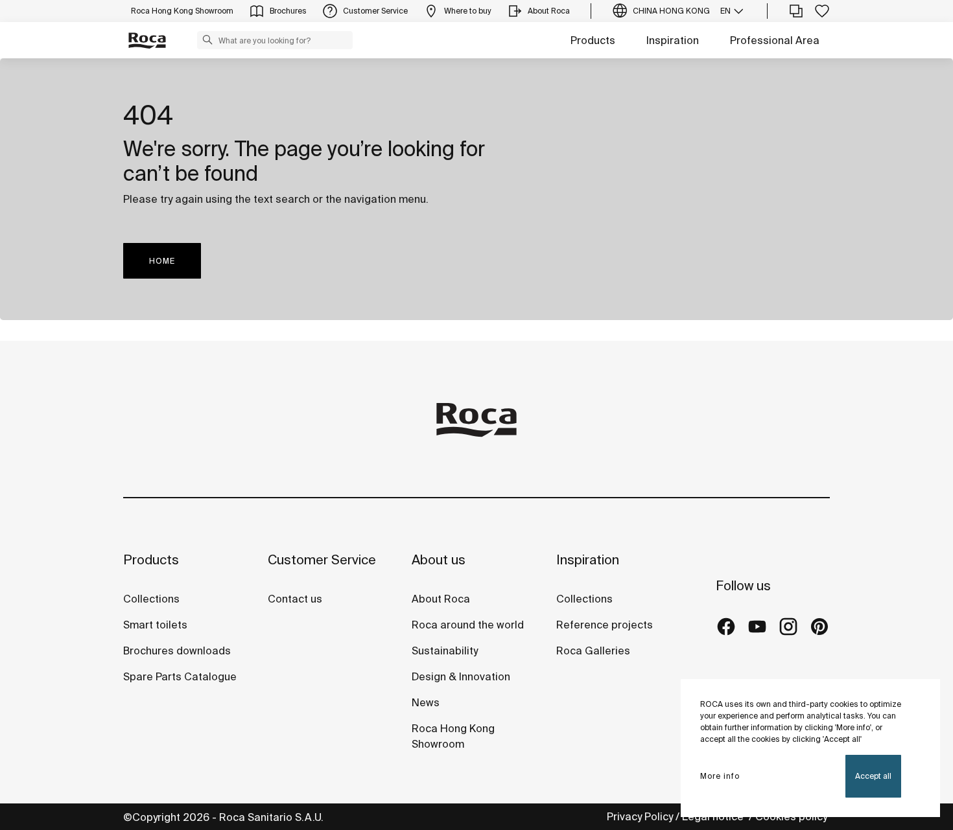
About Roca (441, 599)
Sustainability (445, 650)
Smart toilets (155, 624)
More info (720, 776)
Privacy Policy (640, 816)
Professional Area (774, 40)
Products (593, 40)
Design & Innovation (461, 676)
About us (438, 559)
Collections (151, 599)
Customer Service (322, 559)
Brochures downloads (177, 650)
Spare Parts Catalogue (180, 676)
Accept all (873, 776)
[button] (207, 39)
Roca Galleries (593, 650)
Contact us (295, 599)
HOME (162, 261)
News (426, 702)
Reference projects (604, 624)
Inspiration (672, 40)
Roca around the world (468, 624)
